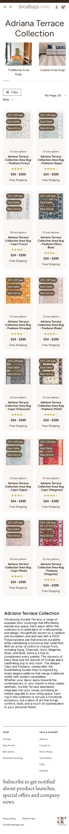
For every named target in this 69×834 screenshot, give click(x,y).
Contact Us (44, 745)
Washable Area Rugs (13, 758)
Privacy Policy (9, 818)
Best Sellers (8, 752)
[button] (22, 99)
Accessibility (45, 758)
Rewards (43, 770)
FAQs (42, 764)
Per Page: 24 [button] (53, 95)
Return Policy (45, 752)
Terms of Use (28, 818)
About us (43, 739)
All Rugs (7, 739)
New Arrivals (9, 745)
